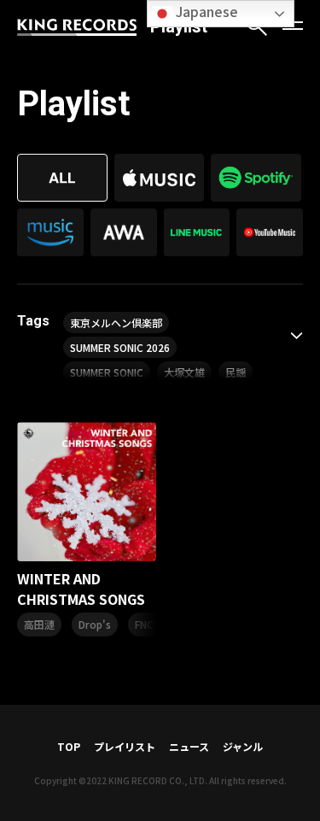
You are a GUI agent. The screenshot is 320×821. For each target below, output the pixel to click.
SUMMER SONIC (106, 372)
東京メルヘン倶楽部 (116, 322)
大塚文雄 (184, 372)
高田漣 (39, 624)
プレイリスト (124, 746)
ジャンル (243, 746)
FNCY (147, 624)
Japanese (205, 11)
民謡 (235, 372)
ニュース (189, 746)
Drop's (95, 624)
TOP (68, 746)
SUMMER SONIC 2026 (120, 347)
